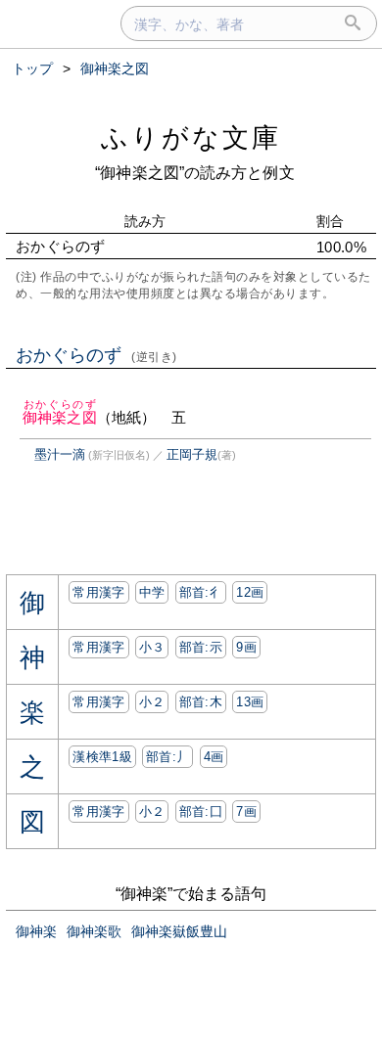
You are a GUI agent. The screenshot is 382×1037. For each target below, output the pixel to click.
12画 (249, 592)
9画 (246, 647)
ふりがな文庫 (191, 137)
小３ (152, 647)
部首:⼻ (200, 592)
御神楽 (36, 931)
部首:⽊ (200, 702)
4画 (214, 756)
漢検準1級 (102, 756)
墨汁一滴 (59, 454)
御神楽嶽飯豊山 (179, 931)
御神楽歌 (94, 931)
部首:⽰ (200, 647)
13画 (249, 702)
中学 (152, 592)
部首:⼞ (200, 811)
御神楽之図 (60, 417)
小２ (152, 702)
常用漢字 (98, 592)
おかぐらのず (96, 355)
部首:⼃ (167, 756)
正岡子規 (192, 454)
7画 (246, 811)
